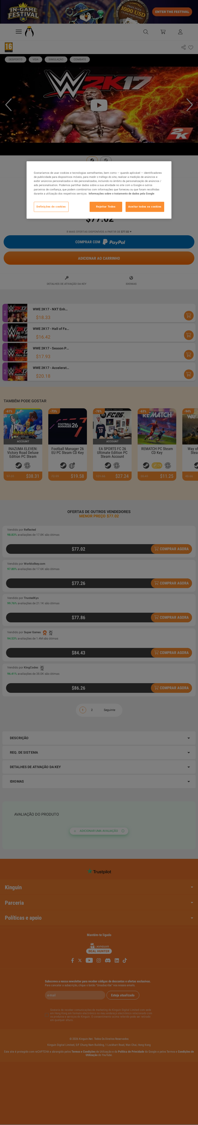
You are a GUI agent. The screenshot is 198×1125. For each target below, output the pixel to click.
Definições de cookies (51, 206)
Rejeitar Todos (105, 206)
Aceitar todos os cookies (145, 206)
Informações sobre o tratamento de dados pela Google (121, 193)
